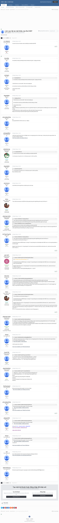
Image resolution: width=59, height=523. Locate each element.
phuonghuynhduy (7, 117)
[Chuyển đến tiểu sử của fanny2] (6, 340)
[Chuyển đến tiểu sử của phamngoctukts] (6, 222)
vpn (7, 451)
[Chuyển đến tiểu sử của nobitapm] (6, 81)
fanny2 (6, 334)
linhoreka (6, 276)
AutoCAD (2, 7)
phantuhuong (7, 149)
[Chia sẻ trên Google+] (5, 508)
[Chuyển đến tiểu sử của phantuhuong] (6, 155)
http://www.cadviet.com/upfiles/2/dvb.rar (20, 137)
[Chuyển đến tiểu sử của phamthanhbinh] (6, 374)
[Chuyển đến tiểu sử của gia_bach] (6, 261)
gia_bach (6, 255)
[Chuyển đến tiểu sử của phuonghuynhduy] (6, 123)
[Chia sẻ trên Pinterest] (16, 508)
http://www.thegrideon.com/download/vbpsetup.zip (21, 455)
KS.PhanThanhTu (7, 234)
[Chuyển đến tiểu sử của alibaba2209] (6, 424)
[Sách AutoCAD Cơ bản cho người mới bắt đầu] (1, 56)
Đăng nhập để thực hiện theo (44, 30)
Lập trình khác (22, 32)
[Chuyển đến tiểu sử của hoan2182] (6, 358)
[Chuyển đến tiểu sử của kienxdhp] (6, 64)
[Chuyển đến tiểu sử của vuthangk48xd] (6, 139)
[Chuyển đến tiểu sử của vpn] (6, 458)
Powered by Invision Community (29, 521)
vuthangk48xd (6, 133)
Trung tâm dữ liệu (37, 7)
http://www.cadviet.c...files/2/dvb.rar (20, 341)
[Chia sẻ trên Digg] (7, 508)
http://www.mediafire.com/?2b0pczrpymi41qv (21, 389)
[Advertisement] (29, 20)
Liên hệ (31, 518)
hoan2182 (6, 352)
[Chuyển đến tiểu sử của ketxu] (6, 205)
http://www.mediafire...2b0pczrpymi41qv (21, 407)
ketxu (6, 199)
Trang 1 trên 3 (14, 482)
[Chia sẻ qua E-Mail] (14, 508)
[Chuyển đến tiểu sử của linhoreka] (6, 282)
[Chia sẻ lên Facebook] (3, 508)
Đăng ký (55, 1)
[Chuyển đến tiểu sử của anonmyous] (6, 189)
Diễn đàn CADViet (7, 2)
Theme (27, 518)
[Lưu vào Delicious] (9, 508)
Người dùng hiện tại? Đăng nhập (45, 1)
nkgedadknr (7, 95)
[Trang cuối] (10, 38)
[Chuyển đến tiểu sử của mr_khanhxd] (2, 31)
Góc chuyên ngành (29, 7)
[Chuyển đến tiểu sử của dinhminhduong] (6, 474)
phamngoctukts (7, 216)
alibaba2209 (7, 418)
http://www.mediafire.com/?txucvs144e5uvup (20, 445)
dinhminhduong (6, 467)
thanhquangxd (6, 386)
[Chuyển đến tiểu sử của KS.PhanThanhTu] (6, 240)
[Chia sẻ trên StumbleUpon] (12, 508)
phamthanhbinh (6, 368)
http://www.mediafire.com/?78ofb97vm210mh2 (21, 410)
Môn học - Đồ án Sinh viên (20, 7)
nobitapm (6, 75)
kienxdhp (6, 58)
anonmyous (7, 183)
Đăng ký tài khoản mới (16, 496)
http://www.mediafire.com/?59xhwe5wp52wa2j (21, 346)
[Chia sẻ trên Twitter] (1, 508)
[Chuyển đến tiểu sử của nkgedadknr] (6, 101)
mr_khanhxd (8, 32)
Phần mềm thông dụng (10, 7)
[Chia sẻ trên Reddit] (10, 508)
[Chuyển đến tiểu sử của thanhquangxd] (6, 392)
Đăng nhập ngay (42, 495)
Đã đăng (16, 41)
